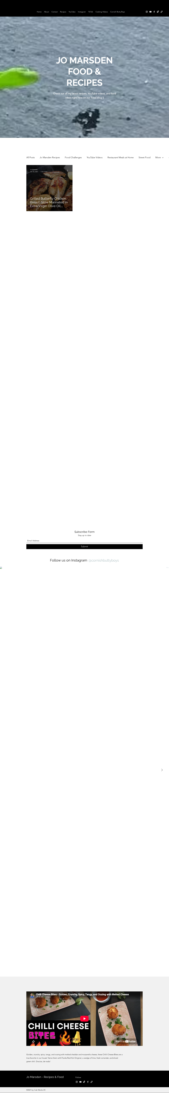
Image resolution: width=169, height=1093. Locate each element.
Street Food (144, 157)
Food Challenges (73, 157)
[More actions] (68, 170)
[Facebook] (154, 12)
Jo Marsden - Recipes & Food (45, 1077)
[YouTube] (150, 12)
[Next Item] (162, 770)
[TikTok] (158, 12)
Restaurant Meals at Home (121, 157)
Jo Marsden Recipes (50, 157)
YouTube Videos (95, 157)
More (158, 157)
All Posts (30, 157)
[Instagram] (146, 12)
